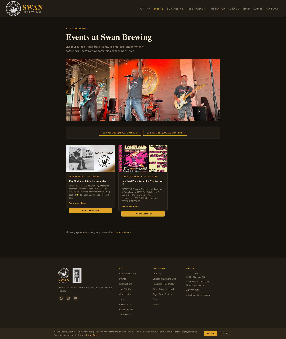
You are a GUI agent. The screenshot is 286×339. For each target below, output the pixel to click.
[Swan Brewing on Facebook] (61, 298)
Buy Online (175, 8)
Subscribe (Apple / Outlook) (122, 132)
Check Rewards (127, 309)
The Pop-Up (217, 8)
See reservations (122, 232)
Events (158, 8)
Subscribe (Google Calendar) (166, 132)
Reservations (196, 8)
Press (155, 299)
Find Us (233, 8)
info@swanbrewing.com (198, 295)
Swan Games (125, 314)
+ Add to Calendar (90, 210)
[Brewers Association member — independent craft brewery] (77, 275)
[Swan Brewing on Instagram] (68, 298)
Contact (272, 8)
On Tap (145, 8)
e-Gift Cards (125, 304)
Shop (247, 8)
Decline (225, 333)
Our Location (125, 294)
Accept (210, 333)
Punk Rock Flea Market (164, 283)
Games (258, 8)
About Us (157, 273)
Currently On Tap (127, 273)
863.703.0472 (192, 290)
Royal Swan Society (162, 294)
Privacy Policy (92, 335)
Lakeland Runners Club (164, 278)
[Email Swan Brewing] (75, 298)
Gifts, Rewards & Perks (164, 289)
